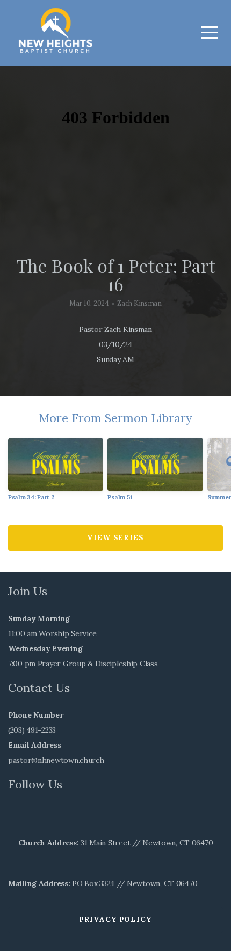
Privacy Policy (115, 919)
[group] (55, 473)
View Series (115, 537)
